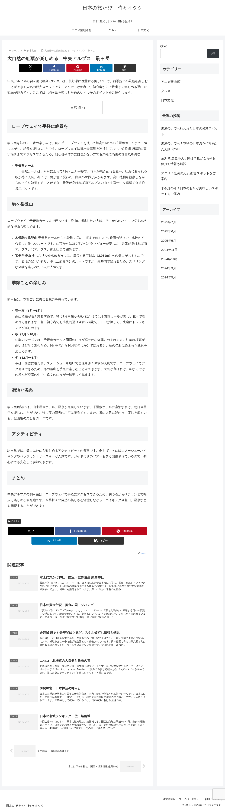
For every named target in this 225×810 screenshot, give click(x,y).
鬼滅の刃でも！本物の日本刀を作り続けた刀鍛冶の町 (189, 146)
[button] (125, 68)
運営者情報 (169, 799)
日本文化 (15, 521)
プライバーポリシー (190, 799)
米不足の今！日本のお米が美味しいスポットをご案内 (189, 191)
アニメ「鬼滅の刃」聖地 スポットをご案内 (188, 176)
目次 (74, 107)
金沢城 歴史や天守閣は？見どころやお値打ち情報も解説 (188, 161)
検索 (163, 46)
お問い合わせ (212, 799)
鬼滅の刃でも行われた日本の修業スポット (189, 131)
